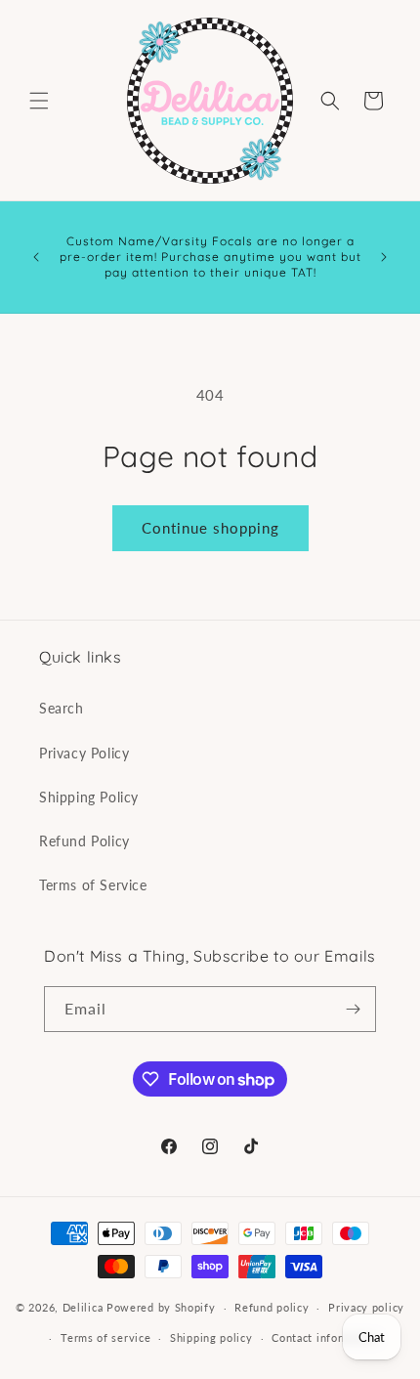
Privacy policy (366, 1307)
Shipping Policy (89, 797)
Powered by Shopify (161, 1307)
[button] (39, 100)
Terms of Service (93, 885)
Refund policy (271, 1307)
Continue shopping (210, 528)
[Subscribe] (353, 1009)
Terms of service (105, 1337)
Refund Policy (84, 841)
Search (61, 708)
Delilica (83, 1307)
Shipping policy (211, 1337)
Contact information (325, 1337)
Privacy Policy (84, 753)
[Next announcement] (383, 257)
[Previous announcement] (36, 257)
